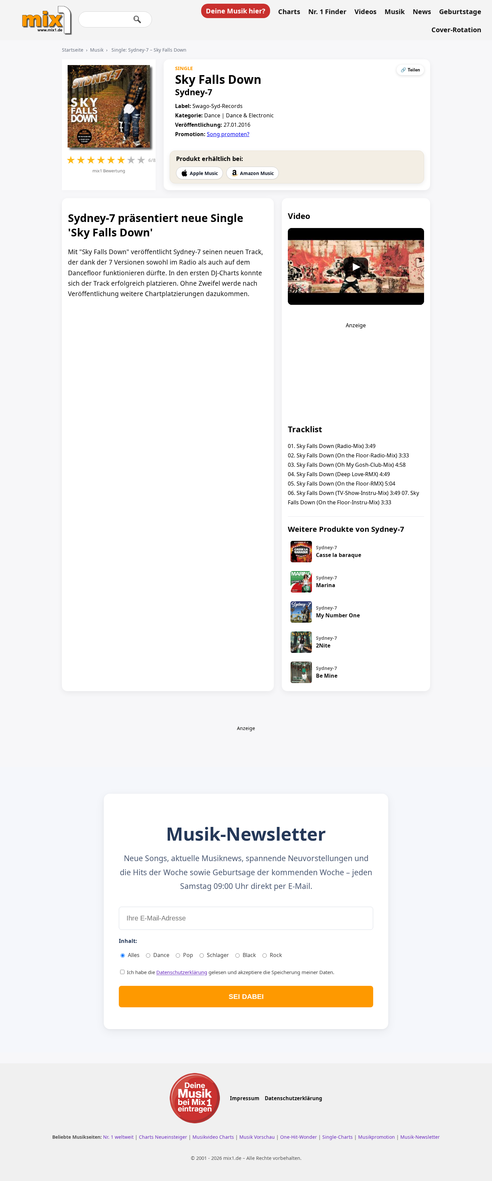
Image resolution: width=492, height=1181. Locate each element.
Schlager (218, 955)
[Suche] (137, 19)
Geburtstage (460, 11)
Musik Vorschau (257, 1137)
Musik (395, 11)
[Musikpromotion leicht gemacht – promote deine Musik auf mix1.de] (195, 1098)
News (422, 11)
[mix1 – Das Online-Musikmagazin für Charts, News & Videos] (44, 15)
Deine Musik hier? (235, 10)
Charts (289, 11)
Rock (276, 955)
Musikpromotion (377, 1137)
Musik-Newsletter (420, 1137)
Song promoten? (228, 134)
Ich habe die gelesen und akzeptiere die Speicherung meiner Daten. (230, 972)
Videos (365, 11)
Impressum (244, 1098)
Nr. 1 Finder (327, 11)
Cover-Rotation (456, 30)
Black (249, 955)
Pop (188, 955)
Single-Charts (338, 1137)
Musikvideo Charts (213, 1137)
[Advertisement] (356, 371)
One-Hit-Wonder (299, 1137)
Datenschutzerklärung (181, 972)
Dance (161, 955)
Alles (134, 955)
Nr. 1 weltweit (119, 1137)
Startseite (72, 50)
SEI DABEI (246, 996)
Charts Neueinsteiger (163, 1137)
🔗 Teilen (410, 69)
